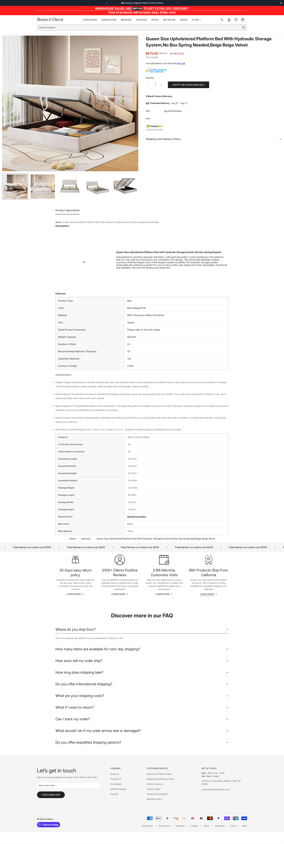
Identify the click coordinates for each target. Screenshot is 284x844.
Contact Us (115, 779)
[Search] (222, 19)
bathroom (169, 19)
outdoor (141, 19)
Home (72, 538)
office (155, 19)
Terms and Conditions (157, 794)
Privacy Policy (153, 789)
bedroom (126, 19)
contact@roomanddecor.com (216, 789)
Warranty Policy (154, 799)
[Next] (177, 3)
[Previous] (107, 3)
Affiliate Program (118, 789)
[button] (242, 19)
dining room (109, 19)
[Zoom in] (132, 42)
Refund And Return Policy (159, 774)
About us (114, 774)
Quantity (150, 77)
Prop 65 (114, 794)
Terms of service (155, 784)
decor (183, 19)
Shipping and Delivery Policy (160, 779)
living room (90, 19)
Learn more (74, 594)
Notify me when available (188, 84)
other (195, 19)
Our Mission (116, 784)
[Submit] (243, 27)
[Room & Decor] (50, 20)
